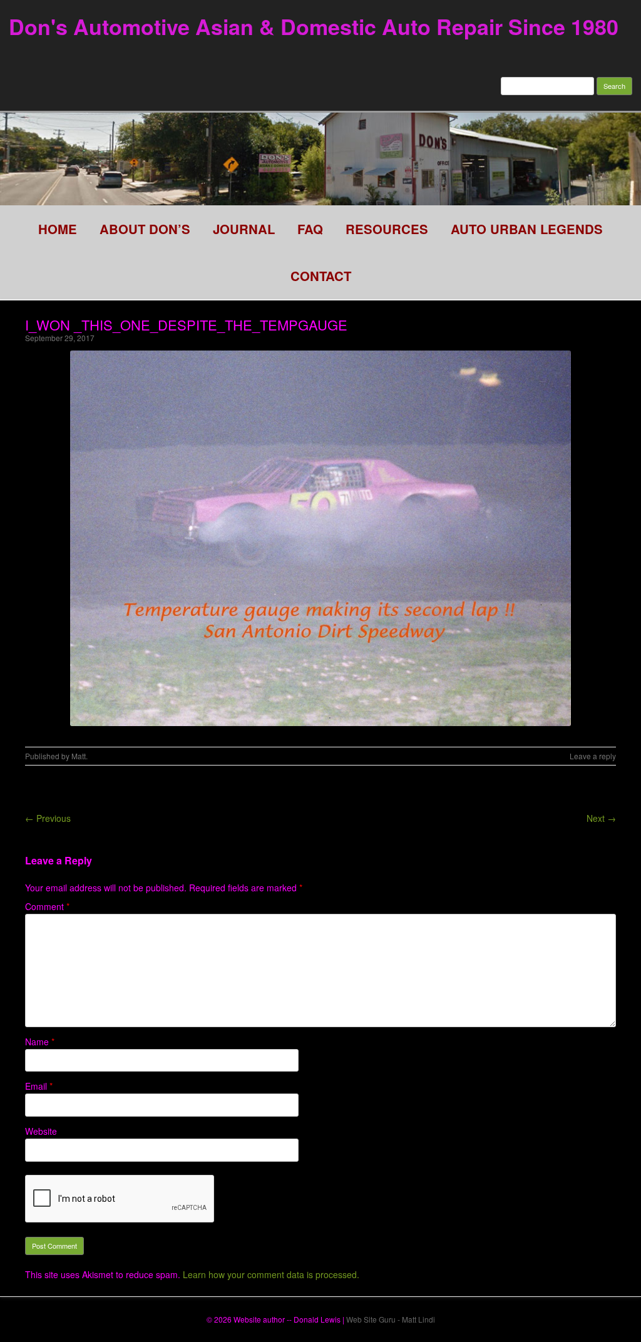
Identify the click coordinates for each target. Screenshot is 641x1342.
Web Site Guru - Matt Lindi (390, 1319)
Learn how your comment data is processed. (271, 1274)
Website (41, 1131)
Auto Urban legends (527, 229)
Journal (244, 229)
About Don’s (145, 229)
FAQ (310, 229)
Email (39, 1086)
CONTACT (320, 276)
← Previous (48, 818)
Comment (47, 906)
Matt (78, 755)
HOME (57, 229)
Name (39, 1041)
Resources (387, 229)
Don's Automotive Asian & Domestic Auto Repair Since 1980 (313, 26)
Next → (601, 818)
